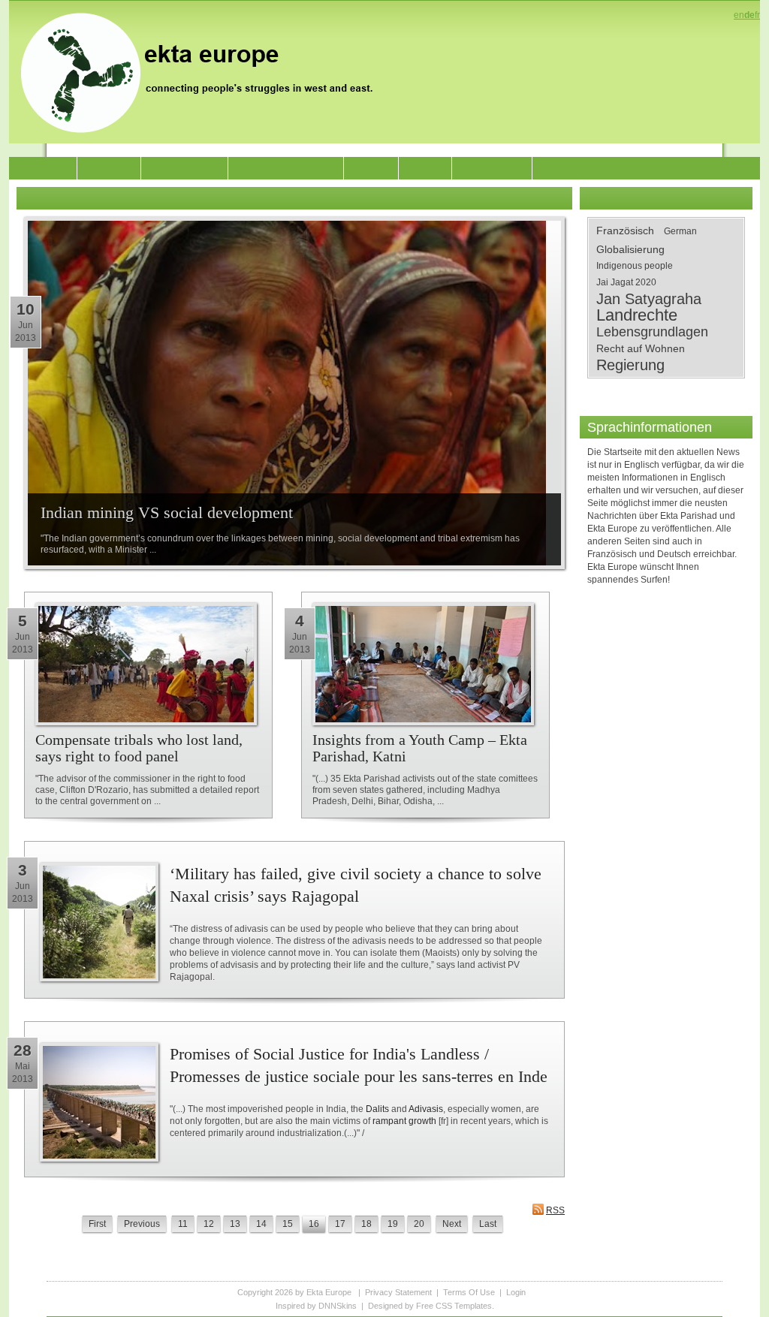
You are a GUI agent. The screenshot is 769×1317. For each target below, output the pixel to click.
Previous (142, 1224)
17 (340, 1224)
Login (516, 1292)
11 (183, 1224)
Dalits (377, 1109)
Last (487, 1224)
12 (209, 1224)
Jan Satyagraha (648, 298)
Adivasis (426, 1109)
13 (235, 1224)
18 (366, 1224)
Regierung (630, 364)
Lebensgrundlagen (652, 331)
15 (287, 1224)
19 (393, 1224)
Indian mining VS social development (167, 512)
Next (451, 1224)
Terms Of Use (469, 1292)
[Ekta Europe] (204, 71)
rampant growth (404, 1121)
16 (314, 1224)
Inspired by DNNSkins (316, 1305)
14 (261, 1224)
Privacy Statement (398, 1292)
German (680, 231)
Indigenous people (634, 265)
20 (419, 1224)
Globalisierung (630, 249)
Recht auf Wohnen (640, 348)
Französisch (625, 230)
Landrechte (636, 315)
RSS (555, 1210)
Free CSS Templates (454, 1305)
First (97, 1224)
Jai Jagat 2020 (626, 282)
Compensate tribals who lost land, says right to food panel (139, 747)
